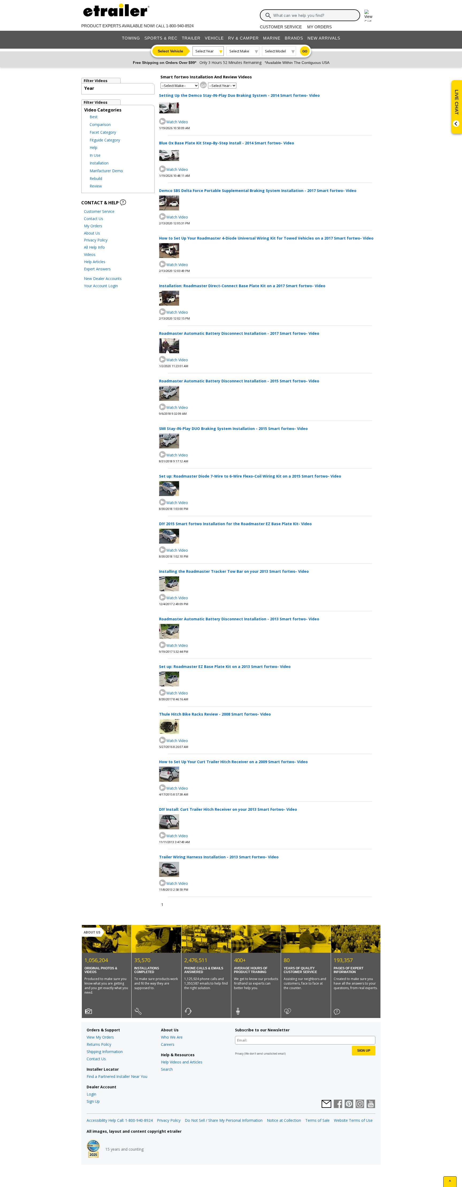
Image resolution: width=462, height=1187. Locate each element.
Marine (271, 38)
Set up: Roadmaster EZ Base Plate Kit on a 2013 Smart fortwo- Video (225, 666)
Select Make (239, 51)
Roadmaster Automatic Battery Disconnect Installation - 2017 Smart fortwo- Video (239, 333)
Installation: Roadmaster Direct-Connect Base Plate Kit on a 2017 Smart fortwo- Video (242, 285)
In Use (95, 155)
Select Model (275, 51)
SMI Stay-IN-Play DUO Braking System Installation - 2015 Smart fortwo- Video (233, 428)
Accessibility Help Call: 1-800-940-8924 (120, 1120)
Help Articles (94, 261)
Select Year (204, 51)
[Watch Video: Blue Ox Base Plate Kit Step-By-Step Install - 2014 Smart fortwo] (162, 169)
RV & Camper (243, 38)
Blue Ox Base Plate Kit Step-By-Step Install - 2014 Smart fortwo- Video (226, 142)
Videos (89, 254)
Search (167, 1069)
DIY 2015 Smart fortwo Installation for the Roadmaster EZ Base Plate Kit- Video (235, 523)
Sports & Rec (161, 38)
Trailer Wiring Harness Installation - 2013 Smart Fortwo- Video (219, 856)
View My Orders (100, 1037)
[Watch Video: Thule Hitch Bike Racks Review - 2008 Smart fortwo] (162, 740)
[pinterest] (348, 1104)
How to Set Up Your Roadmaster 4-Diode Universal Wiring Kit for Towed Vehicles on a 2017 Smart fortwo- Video (266, 238)
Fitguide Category (105, 140)
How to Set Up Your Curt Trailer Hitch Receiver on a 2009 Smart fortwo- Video (233, 761)
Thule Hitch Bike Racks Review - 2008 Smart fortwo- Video (215, 714)
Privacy (239, 1053)
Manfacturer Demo (106, 170)
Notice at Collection (284, 1120)
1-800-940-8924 (180, 26)
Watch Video (177, 121)
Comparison (100, 124)
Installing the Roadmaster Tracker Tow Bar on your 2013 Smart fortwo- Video (234, 571)
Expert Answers (97, 268)
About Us (92, 233)
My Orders (319, 27)
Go (304, 51)
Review (96, 186)
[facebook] (337, 1104)
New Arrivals (323, 38)
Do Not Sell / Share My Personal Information (224, 1120)
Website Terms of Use (353, 1120)
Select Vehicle (170, 51)
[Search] (268, 15)
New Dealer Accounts (103, 278)
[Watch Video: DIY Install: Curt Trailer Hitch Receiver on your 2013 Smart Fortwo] (162, 835)
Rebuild (96, 178)
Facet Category (103, 132)
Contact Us (93, 218)
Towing (131, 38)
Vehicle (214, 38)
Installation (99, 163)
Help (93, 147)
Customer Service (281, 27)
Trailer (191, 38)
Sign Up (93, 1101)
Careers (167, 1044)
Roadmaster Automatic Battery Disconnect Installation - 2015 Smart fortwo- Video (239, 380)
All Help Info (94, 247)
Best (94, 116)
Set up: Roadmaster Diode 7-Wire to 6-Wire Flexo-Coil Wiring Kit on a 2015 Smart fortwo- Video (250, 476)
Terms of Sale (317, 1120)
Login (91, 1094)
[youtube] (370, 1104)
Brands (294, 38)
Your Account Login (101, 285)
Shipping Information (105, 1051)
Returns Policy (99, 1044)
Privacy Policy (95, 240)
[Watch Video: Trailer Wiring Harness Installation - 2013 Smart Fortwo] (162, 883)
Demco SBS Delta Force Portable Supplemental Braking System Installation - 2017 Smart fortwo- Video (257, 190)
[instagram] (359, 1104)
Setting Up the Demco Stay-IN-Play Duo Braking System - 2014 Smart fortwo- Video (239, 95)
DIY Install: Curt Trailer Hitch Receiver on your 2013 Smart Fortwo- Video (228, 809)
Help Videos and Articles (181, 1062)
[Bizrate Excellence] (93, 1149)
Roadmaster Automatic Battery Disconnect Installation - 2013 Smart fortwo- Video (239, 618)
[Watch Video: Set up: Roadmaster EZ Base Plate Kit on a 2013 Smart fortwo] (162, 692)
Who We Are (172, 1037)
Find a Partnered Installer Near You (117, 1076)
